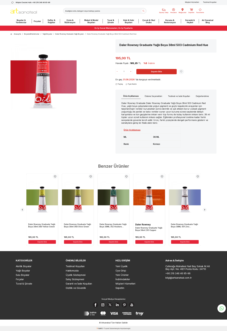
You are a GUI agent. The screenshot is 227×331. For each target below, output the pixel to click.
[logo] (24, 11)
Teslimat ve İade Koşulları (179, 96)
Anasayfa (17, 34)
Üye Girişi (120, 270)
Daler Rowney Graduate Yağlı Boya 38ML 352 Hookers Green (113, 225)
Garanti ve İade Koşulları (79, 283)
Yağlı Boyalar (47, 34)
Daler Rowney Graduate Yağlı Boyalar (69, 34)
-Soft (99, 328)
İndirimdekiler (122, 279)
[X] (110, 304)
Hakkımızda (72, 270)
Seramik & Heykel (190, 21)
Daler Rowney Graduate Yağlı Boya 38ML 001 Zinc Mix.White (184, 225)
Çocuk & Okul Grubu (148, 21)
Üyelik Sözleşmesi (76, 275)
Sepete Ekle (156, 71)
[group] (44, 77)
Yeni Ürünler (122, 275)
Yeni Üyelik (121, 266)
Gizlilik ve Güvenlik (76, 288)
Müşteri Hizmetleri (192, 2)
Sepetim (119, 288)
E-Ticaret (105, 328)
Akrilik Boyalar (23, 266)
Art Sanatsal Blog (207, 21)
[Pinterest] (124, 304)
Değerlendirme (202, 96)
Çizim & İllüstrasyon (70, 21)
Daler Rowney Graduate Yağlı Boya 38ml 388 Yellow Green (41, 225)
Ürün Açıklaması (131, 96)
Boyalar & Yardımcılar (21, 21)
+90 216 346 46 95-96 (33, 2)
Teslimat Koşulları (209, 2)
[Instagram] (102, 304)
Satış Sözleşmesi (75, 279)
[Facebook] (95, 304)
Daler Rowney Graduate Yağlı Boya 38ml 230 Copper (148, 229)
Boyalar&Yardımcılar (31, 34)
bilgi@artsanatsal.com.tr (178, 277)
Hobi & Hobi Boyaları (128, 21)
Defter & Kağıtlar (51, 21)
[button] (22, 210)
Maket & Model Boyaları (91, 21)
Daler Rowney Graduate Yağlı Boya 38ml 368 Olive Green (77, 225)
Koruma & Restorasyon (170, 21)
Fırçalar (37, 21)
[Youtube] (131, 304)
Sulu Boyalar (22, 275)
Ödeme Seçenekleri (153, 96)
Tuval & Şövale (110, 21)
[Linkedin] (117, 304)
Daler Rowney (143, 224)
